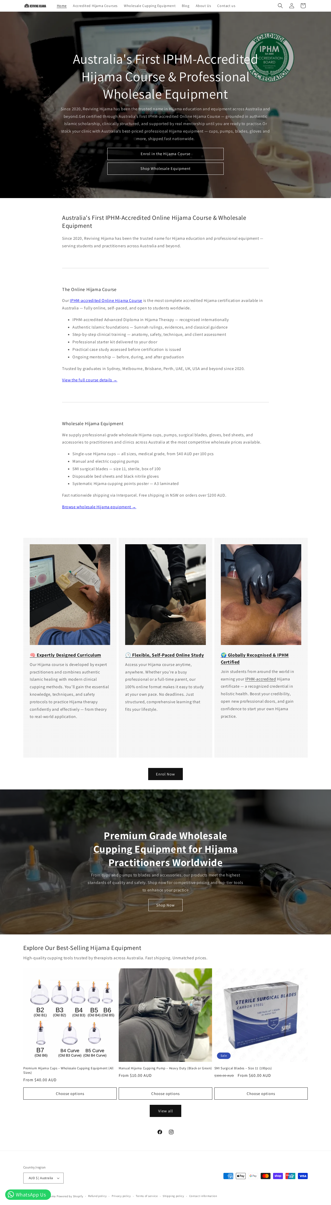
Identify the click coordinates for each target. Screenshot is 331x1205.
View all (165, 1110)
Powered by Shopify (70, 1196)
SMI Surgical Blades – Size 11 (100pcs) (243, 1068)
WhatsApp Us (30, 1194)
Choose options (70, 1093)
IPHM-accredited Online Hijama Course (106, 300)
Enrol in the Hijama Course (165, 153)
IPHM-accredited (260, 679)
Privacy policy (121, 1196)
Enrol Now (165, 774)
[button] (280, 5)
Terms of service (146, 1196)
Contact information (203, 1196)
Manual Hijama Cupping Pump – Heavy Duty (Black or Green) (165, 1068)
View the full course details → (89, 380)
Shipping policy (173, 1196)
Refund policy (97, 1196)
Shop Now (165, 905)
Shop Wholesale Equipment (165, 168)
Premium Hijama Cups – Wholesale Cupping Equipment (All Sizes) (68, 1070)
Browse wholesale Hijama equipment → (99, 507)
